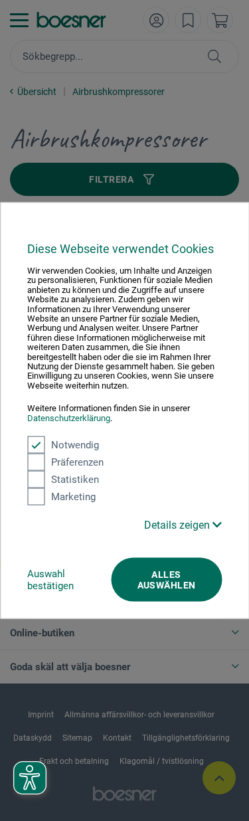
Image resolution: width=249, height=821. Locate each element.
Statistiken (75, 480)
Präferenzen (77, 462)
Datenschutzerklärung (68, 417)
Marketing (73, 497)
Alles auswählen (166, 580)
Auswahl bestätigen (50, 580)
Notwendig (75, 445)
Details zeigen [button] (178, 525)
